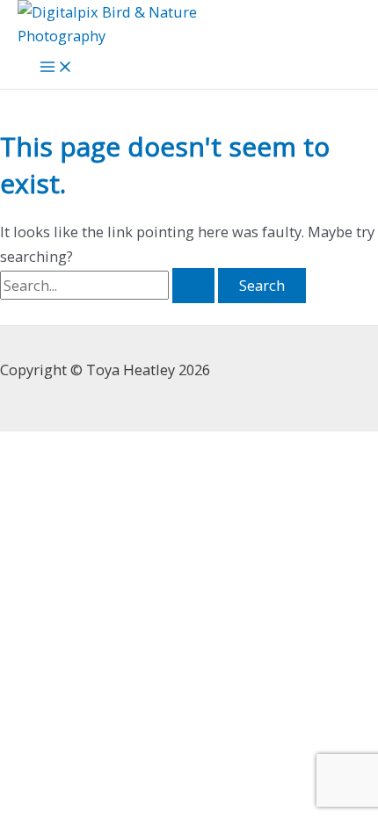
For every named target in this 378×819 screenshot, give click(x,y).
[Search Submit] (193, 285)
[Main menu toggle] (56, 67)
